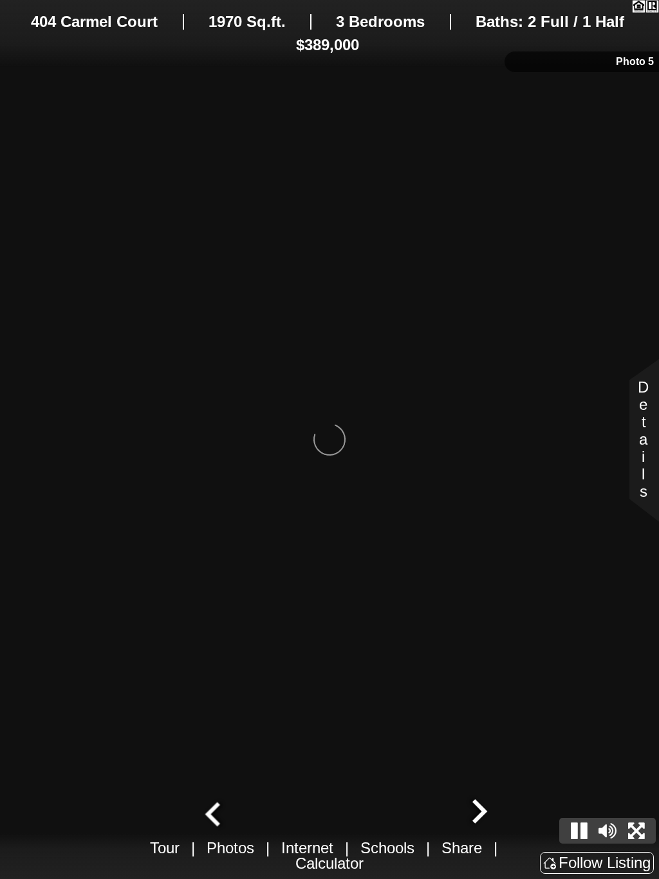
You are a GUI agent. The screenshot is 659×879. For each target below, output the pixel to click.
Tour (165, 847)
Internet (307, 847)
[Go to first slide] (478, 813)
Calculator (329, 863)
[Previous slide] (214, 813)
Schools (387, 847)
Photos (230, 847)
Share (461, 847)
